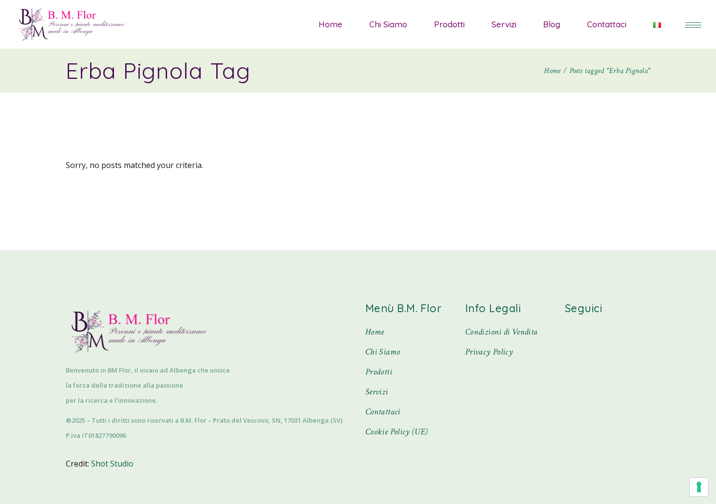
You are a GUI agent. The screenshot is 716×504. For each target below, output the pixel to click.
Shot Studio (112, 463)
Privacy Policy (489, 351)
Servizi (376, 391)
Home (374, 331)
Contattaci (382, 411)
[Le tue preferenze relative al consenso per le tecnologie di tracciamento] (699, 487)
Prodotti (378, 371)
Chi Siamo (382, 351)
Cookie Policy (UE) (396, 431)
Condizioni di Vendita (501, 331)
